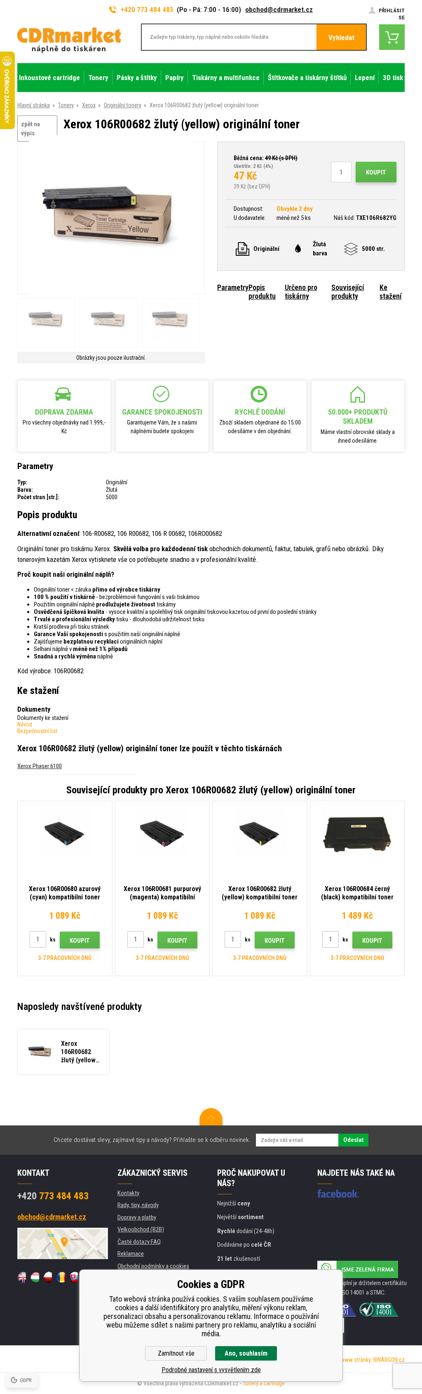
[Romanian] (60, 1277)
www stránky (355, 1359)
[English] (21, 1277)
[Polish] (47, 1277)
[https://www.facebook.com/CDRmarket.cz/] (338, 1193)
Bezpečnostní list (37, 731)
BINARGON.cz (389, 1359)
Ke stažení (390, 291)
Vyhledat (341, 37)
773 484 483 (53, 1196)
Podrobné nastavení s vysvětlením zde (211, 1370)
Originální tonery (122, 105)
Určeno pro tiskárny (301, 291)
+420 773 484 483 (147, 9)
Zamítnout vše (176, 1353)
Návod (24, 724)
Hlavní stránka (33, 105)
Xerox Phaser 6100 (39, 766)
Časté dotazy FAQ (139, 1241)
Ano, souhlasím (246, 1353)
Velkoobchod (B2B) (140, 1229)
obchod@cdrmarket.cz (279, 9)
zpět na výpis (30, 128)
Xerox (89, 105)
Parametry (233, 287)
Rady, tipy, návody (138, 1205)
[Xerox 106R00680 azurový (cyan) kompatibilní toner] (65, 833)
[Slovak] (73, 1277)
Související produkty (347, 291)
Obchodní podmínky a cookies (153, 1266)
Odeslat (353, 1140)
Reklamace (130, 1253)
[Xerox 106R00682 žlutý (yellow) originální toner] (111, 218)
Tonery (66, 105)
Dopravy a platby (136, 1217)
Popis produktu (262, 291)
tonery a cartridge (264, 1383)
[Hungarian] (34, 1277)
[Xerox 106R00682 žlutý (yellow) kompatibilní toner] (260, 833)
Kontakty (128, 1193)
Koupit (376, 172)
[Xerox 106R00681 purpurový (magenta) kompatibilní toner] (163, 833)
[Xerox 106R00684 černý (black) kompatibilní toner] (357, 833)
